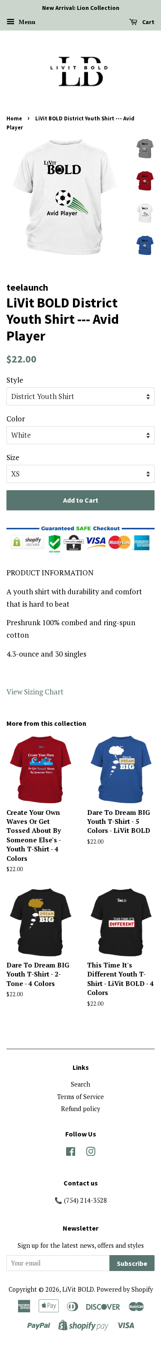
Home (14, 118)
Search (80, 1084)
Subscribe (132, 1263)
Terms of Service (80, 1097)
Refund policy (80, 1109)
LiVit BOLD (78, 1289)
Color (15, 419)
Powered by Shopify (125, 1289)
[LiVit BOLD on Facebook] (71, 1153)
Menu (26, 22)
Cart (148, 22)
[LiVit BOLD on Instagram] (90, 1153)
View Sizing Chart (35, 692)
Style (14, 380)
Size (12, 457)
